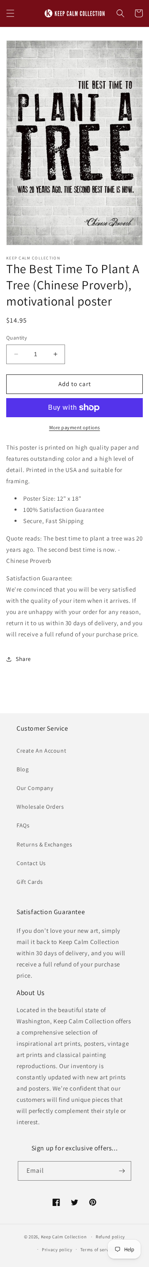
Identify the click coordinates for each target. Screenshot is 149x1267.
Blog (23, 769)
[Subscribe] (122, 1171)
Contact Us (31, 863)
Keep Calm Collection (64, 1237)
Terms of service (97, 1249)
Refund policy (110, 1237)
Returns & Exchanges (44, 844)
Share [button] (23, 659)
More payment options (74, 427)
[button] (10, 13)
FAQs (23, 825)
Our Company (35, 788)
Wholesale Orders (40, 806)
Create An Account (41, 750)
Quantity (16, 337)
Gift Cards (30, 881)
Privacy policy (57, 1249)
